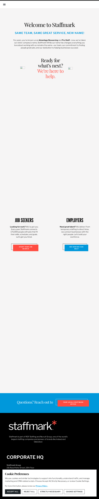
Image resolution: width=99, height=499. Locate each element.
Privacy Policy (42, 486)
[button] (4, 4)
